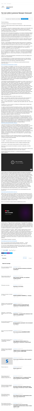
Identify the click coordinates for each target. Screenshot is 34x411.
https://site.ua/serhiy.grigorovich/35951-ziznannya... (9, 122)
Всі (15, 250)
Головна (2, 3)
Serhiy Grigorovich (9, 3)
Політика (5, 255)
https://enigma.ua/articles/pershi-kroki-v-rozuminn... (9, 64)
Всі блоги (5, 3)
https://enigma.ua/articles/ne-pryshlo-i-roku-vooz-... (9, 191)
